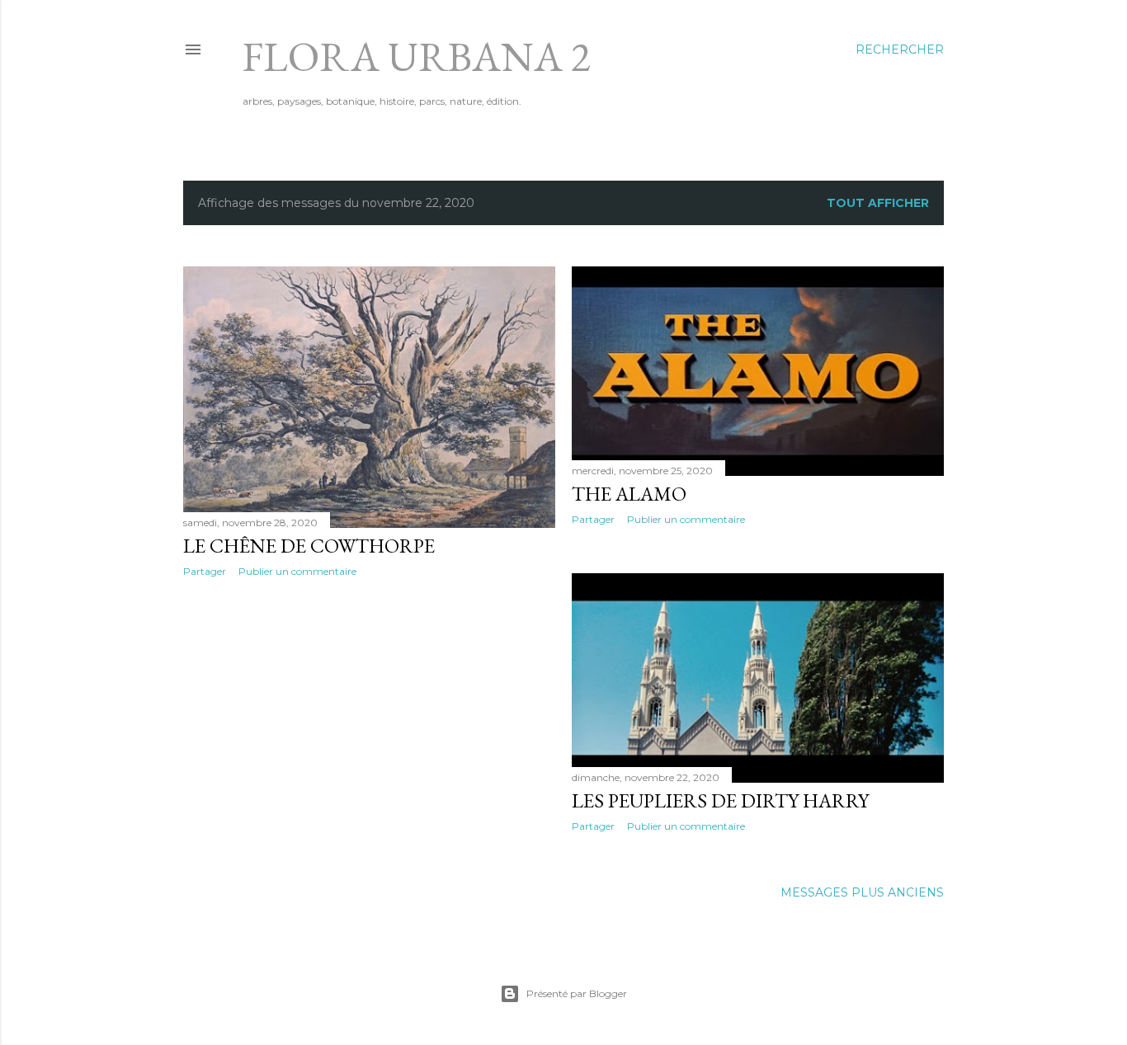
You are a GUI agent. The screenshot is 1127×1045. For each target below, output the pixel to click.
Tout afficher (878, 202)
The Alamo (629, 493)
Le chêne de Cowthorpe (309, 545)
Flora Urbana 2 (417, 56)
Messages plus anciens (862, 892)
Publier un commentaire (297, 571)
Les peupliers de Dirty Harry (720, 800)
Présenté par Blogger (576, 993)
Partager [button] (204, 571)
